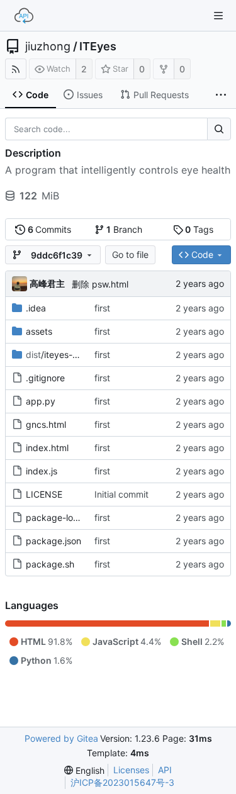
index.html (47, 447)
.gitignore (45, 377)
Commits (50, 229)
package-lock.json (64, 517)
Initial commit (121, 494)
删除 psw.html (100, 284)
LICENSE (44, 494)
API (165, 769)
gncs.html (46, 424)
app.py (40, 401)
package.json (53, 540)
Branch (124, 229)
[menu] (84, 770)
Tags (199, 229)
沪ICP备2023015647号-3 (122, 782)
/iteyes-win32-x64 (71, 354)
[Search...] (219, 129)
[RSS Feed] (15, 69)
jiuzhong (47, 46)
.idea (36, 308)
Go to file (130, 254)
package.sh (50, 564)
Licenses (131, 769)
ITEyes (97, 46)
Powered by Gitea (61, 738)
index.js (41, 471)
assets (39, 331)
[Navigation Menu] (218, 15)
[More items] (221, 95)
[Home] (24, 15)
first (102, 308)
